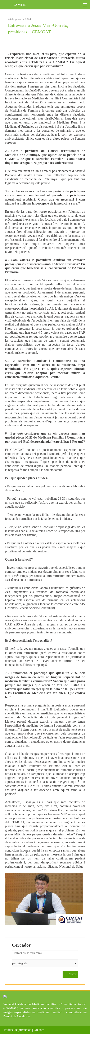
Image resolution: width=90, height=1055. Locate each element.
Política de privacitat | (18, 1030)
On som (40, 1030)
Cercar (71, 974)
